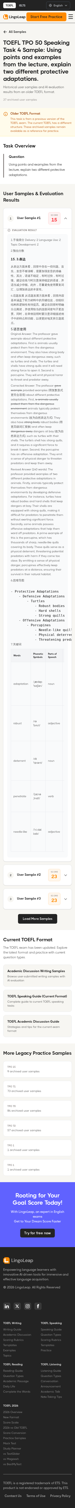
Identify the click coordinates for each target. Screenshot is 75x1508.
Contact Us (13, 1496)
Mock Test (9, 1443)
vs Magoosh (11, 1459)
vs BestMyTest (12, 1464)
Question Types (51, 1334)
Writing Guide (12, 1329)
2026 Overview (12, 1412)
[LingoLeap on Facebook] (38, 1306)
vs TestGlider (11, 1453)
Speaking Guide (51, 1329)
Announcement (51, 1386)
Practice (46, 1350)
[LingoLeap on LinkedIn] (6, 1306)
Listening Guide (51, 1370)
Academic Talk (50, 1391)
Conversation (49, 1381)
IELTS (22, 5)
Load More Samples (37, 919)
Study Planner (12, 1448)
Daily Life (9, 1386)
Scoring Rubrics (13, 1339)
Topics (7, 1355)
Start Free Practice (46, 17)
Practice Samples (14, 1438)
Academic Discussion (17, 1334)
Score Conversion (14, 1432)
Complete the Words (16, 1391)
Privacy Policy (60, 1496)
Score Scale (11, 1422)
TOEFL (9, 5)
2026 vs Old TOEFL (15, 1427)
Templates (10, 1345)
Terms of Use (35, 1496)
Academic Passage (16, 1381)
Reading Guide (13, 1370)
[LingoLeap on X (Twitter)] (17, 1306)
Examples (9, 1350)
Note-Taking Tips (51, 1396)
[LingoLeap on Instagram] (27, 1306)
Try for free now (37, 1233)
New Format (11, 1417)
